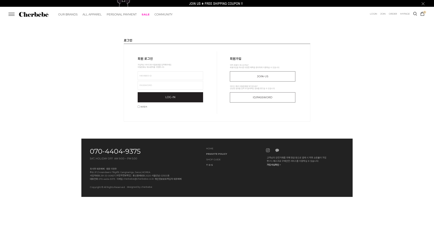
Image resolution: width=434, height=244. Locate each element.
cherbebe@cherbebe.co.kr (138, 178)
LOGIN (373, 13)
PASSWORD (146, 85)
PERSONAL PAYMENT (122, 14)
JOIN (383, 13)
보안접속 (143, 107)
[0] (422, 13)
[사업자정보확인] (123, 175)
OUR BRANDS (68, 14)
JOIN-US (262, 76)
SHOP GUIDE (213, 159)
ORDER (393, 13)
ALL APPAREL (92, 14)
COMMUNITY (163, 14)
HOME (209, 148)
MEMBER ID (146, 75)
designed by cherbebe (139, 187)
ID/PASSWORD (262, 97)
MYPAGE (405, 13)
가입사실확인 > (274, 164)
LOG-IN (170, 97)
